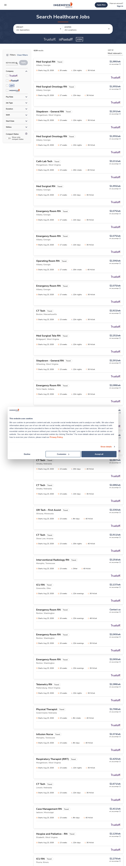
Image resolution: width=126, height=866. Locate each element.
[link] (63, 5)
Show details (106, 447)
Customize (61, 454)
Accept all (99, 454)
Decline (27, 454)
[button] (39, 29)
